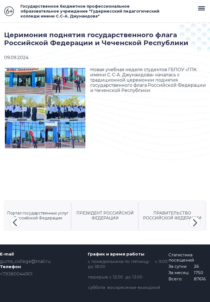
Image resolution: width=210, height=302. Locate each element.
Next (194, 222)
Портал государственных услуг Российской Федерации (37, 215)
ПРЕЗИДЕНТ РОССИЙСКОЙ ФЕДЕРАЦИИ (105, 215)
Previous (15, 222)
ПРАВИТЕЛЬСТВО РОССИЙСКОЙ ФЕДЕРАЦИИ (172, 215)
